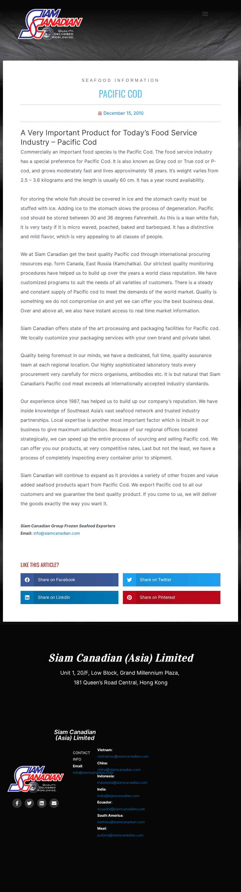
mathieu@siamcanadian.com (121, 822)
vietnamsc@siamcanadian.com (122, 756)
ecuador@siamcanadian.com (121, 809)
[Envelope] (54, 803)
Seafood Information (121, 80)
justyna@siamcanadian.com (120, 835)
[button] (205, 14)
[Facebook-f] (17, 803)
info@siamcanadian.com (57, 533)
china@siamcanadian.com (118, 769)
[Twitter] (29, 803)
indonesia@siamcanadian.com (122, 782)
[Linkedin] (41, 803)
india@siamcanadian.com (118, 795)
